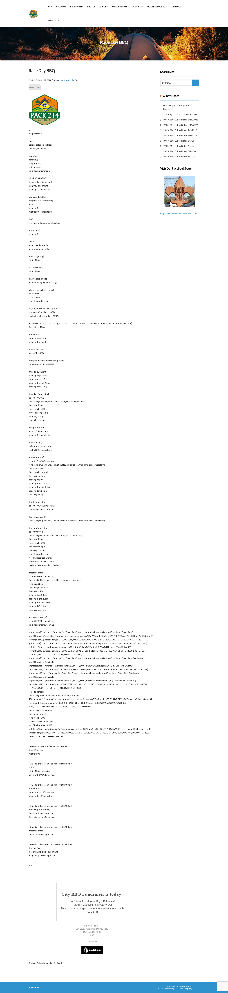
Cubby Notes (76, 7)
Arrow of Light (34, 87)
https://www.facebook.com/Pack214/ (178, 213)
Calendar (61, 7)
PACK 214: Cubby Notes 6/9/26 (178, 140)
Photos (91, 7)
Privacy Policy (34, 987)
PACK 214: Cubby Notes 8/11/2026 (180, 125)
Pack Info (137, 7)
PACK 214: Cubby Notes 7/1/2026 (180, 135)
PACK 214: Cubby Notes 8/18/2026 (180, 119)
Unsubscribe (92, 941)
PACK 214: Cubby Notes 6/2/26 (178, 146)
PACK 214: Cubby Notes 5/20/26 (179, 156)
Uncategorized (66, 80)
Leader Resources (156, 7)
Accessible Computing (183, 989)
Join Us (103, 7)
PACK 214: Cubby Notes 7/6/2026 (180, 130)
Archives (176, 7)
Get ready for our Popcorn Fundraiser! (176, 107)
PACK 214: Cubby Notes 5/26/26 (179, 151)
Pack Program (119, 7)
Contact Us (53, 20)
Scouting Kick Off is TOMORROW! (180, 114)
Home (49, 7)
